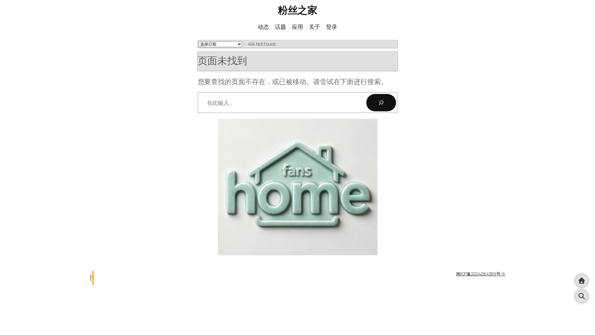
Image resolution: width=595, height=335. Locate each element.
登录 (331, 26)
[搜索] (381, 102)
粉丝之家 (297, 10)
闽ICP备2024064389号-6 (480, 274)
